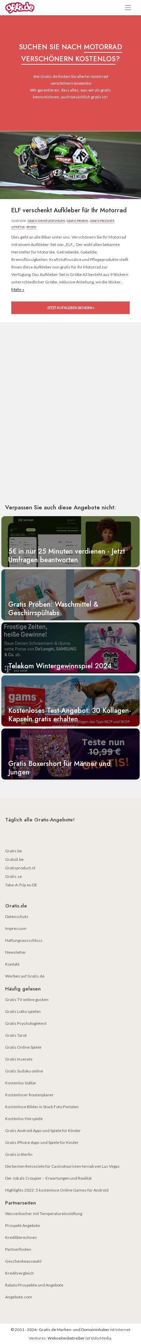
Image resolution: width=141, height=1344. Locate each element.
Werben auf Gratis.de (24, 976)
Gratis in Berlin (19, 1154)
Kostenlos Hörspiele (24, 1118)
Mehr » (17, 289)
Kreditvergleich (19, 1273)
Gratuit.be (14, 859)
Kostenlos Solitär (20, 1082)
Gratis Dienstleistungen (46, 221)
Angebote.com (18, 1296)
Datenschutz (16, 916)
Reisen (31, 227)
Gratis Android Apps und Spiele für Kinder (43, 1130)
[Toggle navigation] (128, 7)
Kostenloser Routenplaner (29, 1094)
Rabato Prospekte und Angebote (34, 1285)
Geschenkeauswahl (23, 1261)
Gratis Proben (77, 221)
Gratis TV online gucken (27, 999)
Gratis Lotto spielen (23, 1011)
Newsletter (15, 952)
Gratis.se (13, 876)
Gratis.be (13, 850)
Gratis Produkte (102, 221)
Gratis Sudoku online (24, 1070)
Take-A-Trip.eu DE (21, 884)
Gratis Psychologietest (26, 1023)
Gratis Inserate (19, 1059)
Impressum (15, 928)
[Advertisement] (70, 423)
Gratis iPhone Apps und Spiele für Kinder (42, 1142)
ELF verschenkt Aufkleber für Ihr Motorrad (69, 210)
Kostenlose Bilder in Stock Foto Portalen (42, 1106)
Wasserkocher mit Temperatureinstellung (43, 1213)
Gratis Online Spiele (23, 1047)
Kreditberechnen (21, 1237)
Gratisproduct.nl (20, 867)
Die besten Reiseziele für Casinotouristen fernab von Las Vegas (62, 1166)
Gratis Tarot (16, 1035)
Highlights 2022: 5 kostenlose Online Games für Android (56, 1190)
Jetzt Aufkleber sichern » (70, 308)
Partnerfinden (18, 1249)
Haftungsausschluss (23, 940)
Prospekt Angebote (22, 1225)
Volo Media (101, 1338)
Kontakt (12, 964)
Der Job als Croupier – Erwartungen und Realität (48, 1178)
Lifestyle (18, 227)
